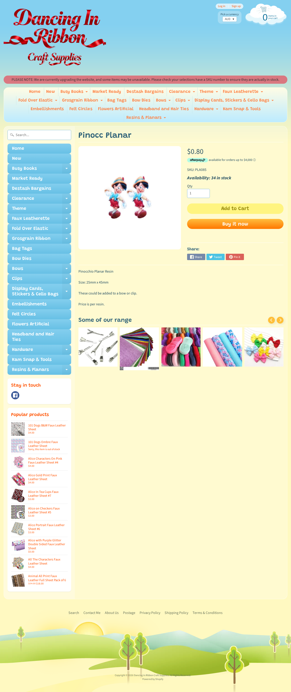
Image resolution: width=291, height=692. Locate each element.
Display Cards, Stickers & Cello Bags (235, 101)
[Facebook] (15, 395)
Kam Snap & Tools (242, 109)
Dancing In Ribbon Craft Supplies (151, 675)
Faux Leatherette (243, 93)
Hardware (206, 110)
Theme (209, 93)
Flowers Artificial (115, 109)
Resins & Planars (146, 119)
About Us (112, 612)
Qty (189, 186)
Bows (164, 101)
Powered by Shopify (152, 679)
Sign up (236, 6)
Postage (129, 612)
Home (34, 92)
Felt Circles (80, 109)
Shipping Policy (176, 612)
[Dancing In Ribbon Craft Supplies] (55, 38)
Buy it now (235, 224)
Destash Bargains (145, 92)
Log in (221, 6)
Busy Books (74, 93)
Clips (183, 101)
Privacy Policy (150, 612)
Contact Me (91, 612)
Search (73, 612)
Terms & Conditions (208, 612)
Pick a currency (230, 14)
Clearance (182, 93)
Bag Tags (116, 100)
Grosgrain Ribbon (83, 101)
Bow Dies (141, 100)
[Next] (280, 320)
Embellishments (47, 109)
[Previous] (271, 320)
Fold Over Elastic (38, 101)
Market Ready (107, 92)
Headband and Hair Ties (164, 109)
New (50, 92)
